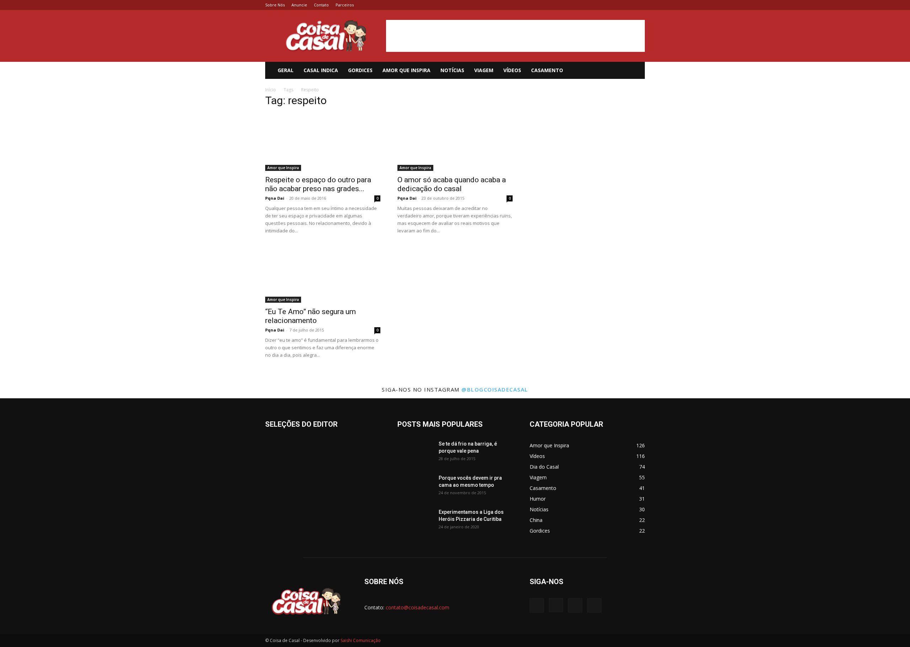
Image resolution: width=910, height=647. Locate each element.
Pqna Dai (274, 198)
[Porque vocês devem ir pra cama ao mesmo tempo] (415, 486)
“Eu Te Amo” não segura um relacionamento (310, 316)
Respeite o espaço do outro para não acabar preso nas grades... (318, 184)
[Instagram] (616, 5)
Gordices (360, 70)
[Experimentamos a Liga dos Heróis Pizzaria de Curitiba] (415, 520)
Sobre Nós (275, 4)
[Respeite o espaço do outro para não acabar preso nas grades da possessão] (322, 142)
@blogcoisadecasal (494, 389)
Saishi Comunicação (361, 640)
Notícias (452, 70)
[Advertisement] (515, 36)
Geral (286, 70)
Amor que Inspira (406, 70)
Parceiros (345, 4)
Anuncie (299, 4)
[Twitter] (627, 5)
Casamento (547, 70)
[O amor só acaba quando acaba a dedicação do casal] (455, 142)
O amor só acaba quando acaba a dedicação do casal (451, 184)
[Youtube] (639, 5)
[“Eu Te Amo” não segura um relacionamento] (322, 274)
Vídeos (512, 70)
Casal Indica (321, 70)
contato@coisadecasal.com (417, 607)
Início (270, 90)
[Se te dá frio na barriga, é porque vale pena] (415, 452)
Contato (321, 4)
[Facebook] (604, 5)
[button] (636, 71)
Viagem (483, 70)
